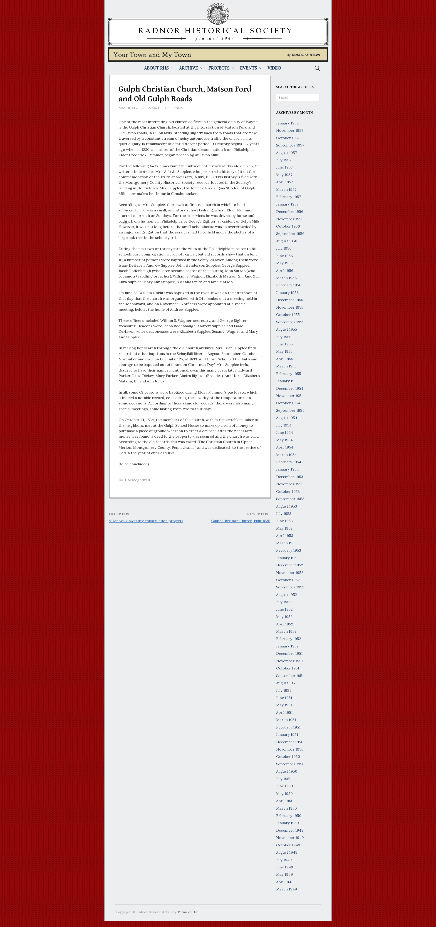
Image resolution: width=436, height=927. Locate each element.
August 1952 (286, 594)
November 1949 (290, 837)
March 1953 (286, 543)
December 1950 (289, 742)
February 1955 (288, 373)
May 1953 (284, 528)
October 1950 (288, 756)
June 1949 (284, 867)
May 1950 (284, 793)
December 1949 (290, 830)
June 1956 (284, 255)
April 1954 (284, 447)
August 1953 (286, 506)
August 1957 (286, 152)
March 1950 (286, 808)
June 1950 (284, 786)
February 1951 (288, 727)
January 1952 (287, 646)
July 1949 (284, 860)
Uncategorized (137, 480)
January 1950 (287, 822)
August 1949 (286, 852)
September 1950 (290, 764)
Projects (219, 68)
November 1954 (290, 395)
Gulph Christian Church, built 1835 (240, 520)
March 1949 (286, 889)
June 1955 (284, 344)
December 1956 (289, 211)
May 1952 (284, 616)
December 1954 (289, 388)
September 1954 (290, 410)
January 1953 (287, 557)
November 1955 (289, 307)
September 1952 (290, 587)
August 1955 (286, 329)
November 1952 (289, 572)
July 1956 (283, 248)
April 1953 (284, 535)
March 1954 (286, 454)
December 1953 (289, 476)
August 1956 (286, 241)
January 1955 (287, 381)
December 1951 (289, 653)
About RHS (156, 68)
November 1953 (289, 484)
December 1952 (289, 565)
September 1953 (290, 498)
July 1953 (283, 513)
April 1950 (284, 800)
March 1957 (286, 189)
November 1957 (289, 130)
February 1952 (288, 638)
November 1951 (289, 661)
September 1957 (290, 145)
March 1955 (286, 366)
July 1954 (284, 425)
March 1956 (286, 277)
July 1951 (283, 690)
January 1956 (287, 292)
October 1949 (288, 845)
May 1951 (284, 705)
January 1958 (287, 123)
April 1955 (284, 359)
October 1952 (288, 580)
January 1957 (287, 204)
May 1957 (284, 174)
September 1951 (290, 675)
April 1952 (284, 624)
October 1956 (288, 226)
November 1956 (289, 219)
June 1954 (284, 432)
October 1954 (288, 403)
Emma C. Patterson (164, 108)
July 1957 (283, 160)
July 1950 (284, 778)
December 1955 (289, 299)
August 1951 (286, 683)
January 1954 (287, 469)
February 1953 (288, 550)
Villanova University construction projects (146, 520)
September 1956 (290, 233)
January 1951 (287, 734)
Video (274, 68)
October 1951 (287, 668)
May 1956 (284, 263)
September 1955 (290, 322)
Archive (188, 68)
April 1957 (284, 182)
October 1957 (288, 138)
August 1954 (286, 417)
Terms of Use (188, 912)
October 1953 (288, 491)
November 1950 (290, 749)
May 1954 (284, 440)
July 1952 (283, 602)
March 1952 (286, 631)
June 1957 (284, 167)
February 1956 (288, 285)
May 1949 (284, 874)
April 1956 (284, 270)
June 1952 (284, 609)
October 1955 (288, 314)
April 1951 (284, 712)
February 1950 (288, 815)
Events (248, 68)
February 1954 (288, 462)
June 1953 (284, 520)
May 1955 (284, 351)
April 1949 (285, 882)
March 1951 (286, 719)
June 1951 (284, 697)
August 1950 (286, 771)
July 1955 (283, 337)
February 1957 (288, 196)
